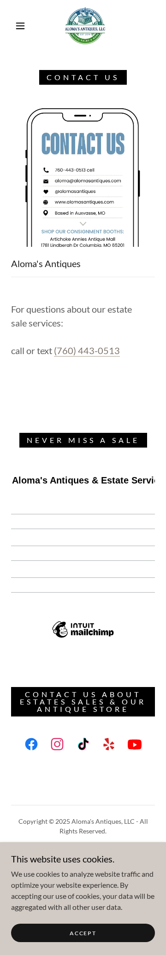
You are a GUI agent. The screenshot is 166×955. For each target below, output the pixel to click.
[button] (20, 26)
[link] (85, 25)
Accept (83, 933)
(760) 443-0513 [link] (87, 350)
